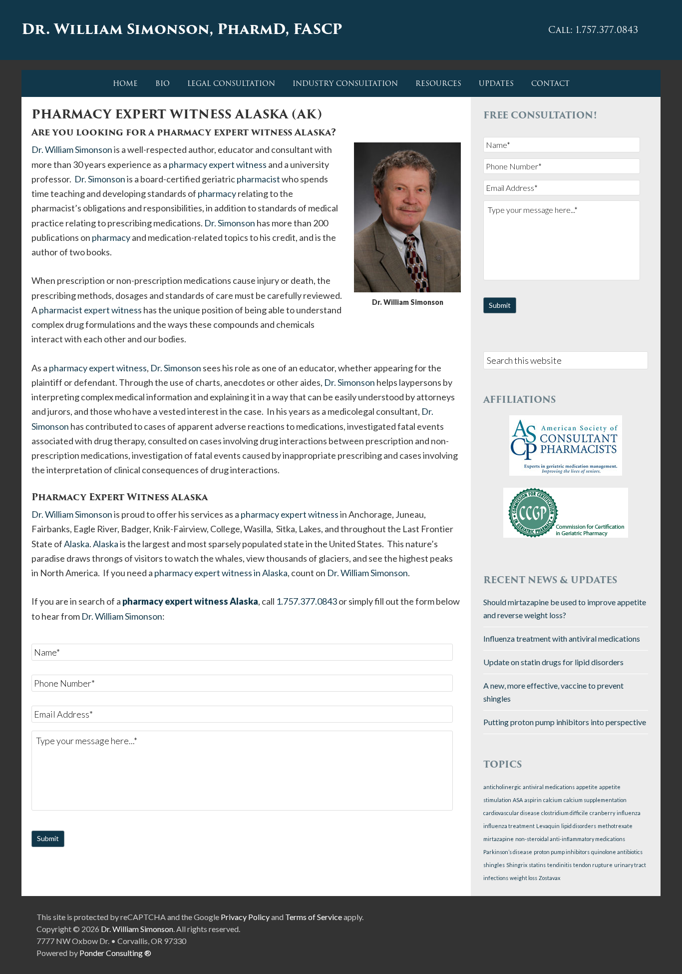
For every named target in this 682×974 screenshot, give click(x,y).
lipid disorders (578, 826)
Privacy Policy (245, 917)
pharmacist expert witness (90, 309)
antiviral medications (549, 787)
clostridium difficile (564, 813)
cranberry (602, 813)
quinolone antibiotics (617, 852)
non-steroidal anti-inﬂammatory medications (570, 839)
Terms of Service (313, 917)
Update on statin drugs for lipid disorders (553, 662)
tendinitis (559, 865)
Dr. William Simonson (71, 149)
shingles (494, 865)
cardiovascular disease (511, 813)
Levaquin (548, 826)
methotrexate (615, 826)
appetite (587, 787)
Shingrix (516, 865)
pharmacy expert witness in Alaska (221, 572)
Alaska (76, 543)
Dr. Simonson (99, 178)
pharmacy (217, 193)
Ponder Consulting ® (115, 953)
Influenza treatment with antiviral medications (561, 638)
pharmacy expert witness (218, 164)
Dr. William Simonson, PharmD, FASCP (181, 29)
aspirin (533, 800)
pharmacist (258, 178)
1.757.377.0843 (306, 601)
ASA (518, 800)
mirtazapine (498, 839)
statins (537, 865)
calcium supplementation (595, 800)
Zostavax (549, 878)
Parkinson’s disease (507, 852)
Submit (48, 838)
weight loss (523, 878)
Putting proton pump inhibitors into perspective (564, 722)
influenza (629, 813)
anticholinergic (502, 787)
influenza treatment (509, 826)
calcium (552, 800)
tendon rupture (593, 865)
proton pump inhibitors (562, 852)
